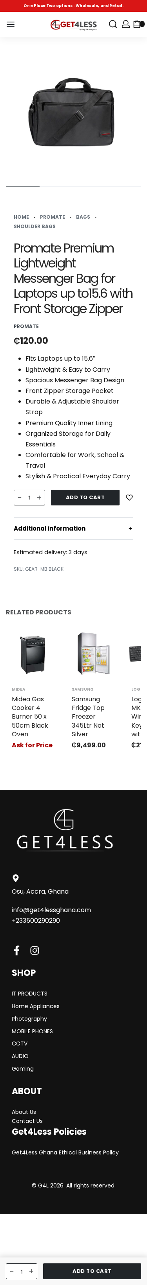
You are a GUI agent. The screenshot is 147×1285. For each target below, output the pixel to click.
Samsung (83, 689)
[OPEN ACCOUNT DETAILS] (126, 24)
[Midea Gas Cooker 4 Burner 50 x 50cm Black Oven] (34, 653)
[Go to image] (23, 186)
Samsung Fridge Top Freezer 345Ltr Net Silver (88, 717)
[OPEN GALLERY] (73, 111)
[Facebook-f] (17, 950)
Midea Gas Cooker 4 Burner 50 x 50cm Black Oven (30, 717)
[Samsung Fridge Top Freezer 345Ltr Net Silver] (94, 653)
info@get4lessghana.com (51, 909)
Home (21, 217)
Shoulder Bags (35, 226)
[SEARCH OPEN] (113, 24)
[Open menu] (11, 24)
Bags (83, 217)
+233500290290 (36, 920)
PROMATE (52, 217)
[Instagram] (35, 950)
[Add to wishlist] (129, 497)
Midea (18, 689)
